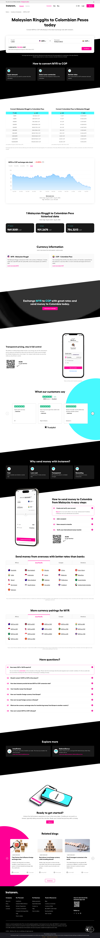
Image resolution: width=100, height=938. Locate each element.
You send (13, 40)
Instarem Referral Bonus (21, 903)
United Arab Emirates (84, 585)
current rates (22, 670)
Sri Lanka (47, 585)
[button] (73, 508)
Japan (46, 575)
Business (28, 6)
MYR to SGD (31, 634)
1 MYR (14, 116)
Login (83, 6)
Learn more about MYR (13, 265)
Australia (13, 570)
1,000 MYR (14, 136)
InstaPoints (18, 901)
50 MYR (15, 127)
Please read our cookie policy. (52, 936)
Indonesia (31, 575)
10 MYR (15, 121)
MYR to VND (31, 639)
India (12, 575)
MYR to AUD (14, 624)
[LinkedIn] (78, 913)
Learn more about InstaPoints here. (21, 754)
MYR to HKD (65, 624)
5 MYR (14, 118)
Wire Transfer (48, 913)
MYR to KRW (48, 634)
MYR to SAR (14, 634)
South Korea (31, 585)
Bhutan (46, 570)
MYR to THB (81, 634)
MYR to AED (14, 639)
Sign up (57, 511)
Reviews (8, 906)
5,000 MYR (14, 139)
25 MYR (15, 124)
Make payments (36, 901)
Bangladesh (31, 570)
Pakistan (47, 580)
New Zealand (32, 580)
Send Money (86, 48)
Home (7, 12)
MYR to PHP (81, 629)
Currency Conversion (16, 12)
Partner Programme (21, 906)
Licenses (8, 908)
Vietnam (13, 590)
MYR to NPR (31, 629)
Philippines (64, 580)
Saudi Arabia (82, 580)
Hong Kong (81, 570)
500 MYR (14, 133)
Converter (49, 6)
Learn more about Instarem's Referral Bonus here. (71, 754)
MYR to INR (81, 624)
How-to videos (19, 916)
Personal (21, 6)
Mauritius (81, 575)
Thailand (64, 585)
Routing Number (49, 911)
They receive (57, 40)
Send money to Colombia (50, 308)
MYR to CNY (48, 624)
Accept (43, 936)
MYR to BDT (31, 624)
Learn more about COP (58, 265)
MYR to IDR (14, 629)
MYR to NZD (48, 629)
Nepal (12, 580)
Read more (50, 880)
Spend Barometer (36, 903)
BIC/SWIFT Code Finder (51, 908)
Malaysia (64, 575)
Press (7, 903)
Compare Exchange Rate (22, 911)
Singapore (14, 585)
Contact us (35, 906)
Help (54, 6)
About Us (8, 901)
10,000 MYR (15, 141)
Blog (58, 6)
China (63, 570)
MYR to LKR (64, 634)
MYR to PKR (64, 629)
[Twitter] (76, 913)
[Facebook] (74, 913)
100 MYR (15, 130)
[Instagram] (80, 913)
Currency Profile (49, 906)
